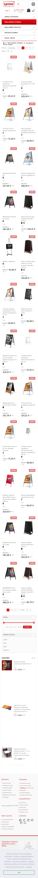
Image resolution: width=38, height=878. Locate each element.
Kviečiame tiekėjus (25, 792)
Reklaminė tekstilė (7, 787)
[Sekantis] (33, 48)
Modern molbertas (9, 261)
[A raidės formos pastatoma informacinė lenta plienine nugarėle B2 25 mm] (28, 432)
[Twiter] (28, 820)
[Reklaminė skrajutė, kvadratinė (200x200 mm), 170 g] (7, 665)
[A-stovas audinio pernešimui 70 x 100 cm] (28, 67)
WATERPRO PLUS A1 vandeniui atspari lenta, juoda (9, 590)
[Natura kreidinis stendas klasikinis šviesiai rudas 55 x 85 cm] (28, 573)
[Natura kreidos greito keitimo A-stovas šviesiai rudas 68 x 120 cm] (28, 247)
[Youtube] (32, 820)
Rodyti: (4, 51)
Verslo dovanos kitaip (26, 785)
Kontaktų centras (24, 812)
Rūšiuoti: (4, 48)
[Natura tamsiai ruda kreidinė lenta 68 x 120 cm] (28, 202)
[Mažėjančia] (19, 48)
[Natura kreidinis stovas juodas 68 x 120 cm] (28, 528)
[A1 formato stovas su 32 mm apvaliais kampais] (10, 432)
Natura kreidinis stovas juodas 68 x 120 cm (27, 544)
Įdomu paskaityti (23, 809)
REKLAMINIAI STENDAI (13, 22)
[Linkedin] (24, 820)
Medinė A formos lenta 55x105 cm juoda (26, 311)
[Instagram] (25, 823)
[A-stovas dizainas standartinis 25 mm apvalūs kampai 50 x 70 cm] (10, 294)
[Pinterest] (21, 823)
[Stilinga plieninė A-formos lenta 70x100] (10, 388)
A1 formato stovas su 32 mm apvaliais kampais (10, 448)
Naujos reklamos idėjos (26, 795)
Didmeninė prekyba (25, 783)
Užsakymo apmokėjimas (8, 826)
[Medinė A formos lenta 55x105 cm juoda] (28, 294)
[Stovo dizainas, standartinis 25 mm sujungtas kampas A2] (28, 114)
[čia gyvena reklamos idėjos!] (9, 2)
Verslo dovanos (7, 783)
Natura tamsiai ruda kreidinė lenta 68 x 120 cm (27, 219)
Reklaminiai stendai (8, 785)
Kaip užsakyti (5, 824)
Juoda (5, 639)
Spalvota (6, 650)
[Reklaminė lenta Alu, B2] (10, 158)
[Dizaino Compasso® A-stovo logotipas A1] (28, 158)
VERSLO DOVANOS (11, 17)
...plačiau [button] (28, 867)
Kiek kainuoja (5, 822)
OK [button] (19, 872)
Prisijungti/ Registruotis (7, 819)
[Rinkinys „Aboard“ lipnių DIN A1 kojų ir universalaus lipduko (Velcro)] (10, 480)
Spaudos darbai (7, 790)
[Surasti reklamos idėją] (18, 4)
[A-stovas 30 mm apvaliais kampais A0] (28, 388)
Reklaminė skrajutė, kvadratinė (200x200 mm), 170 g (22, 664)
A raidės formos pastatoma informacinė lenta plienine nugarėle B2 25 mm (28, 450)
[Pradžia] (3, 43)
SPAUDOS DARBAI (11, 33)
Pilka (4, 643)
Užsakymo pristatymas (8, 829)
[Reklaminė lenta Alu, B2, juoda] (10, 528)
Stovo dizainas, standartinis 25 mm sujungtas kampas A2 (28, 130)
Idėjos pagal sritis (7, 792)
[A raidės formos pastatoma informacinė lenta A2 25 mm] (10, 67)
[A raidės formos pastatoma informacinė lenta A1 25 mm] (28, 341)
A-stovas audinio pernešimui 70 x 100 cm (28, 84)
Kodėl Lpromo (23, 802)
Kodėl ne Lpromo (24, 805)
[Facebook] (20, 820)
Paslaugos (5, 797)
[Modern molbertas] (10, 247)
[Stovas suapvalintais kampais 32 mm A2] (28, 480)
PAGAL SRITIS (10, 38)
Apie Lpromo (23, 807)
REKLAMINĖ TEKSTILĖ (13, 27)
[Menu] (33, 4)
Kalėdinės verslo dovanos (9, 795)
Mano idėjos (20, 10)
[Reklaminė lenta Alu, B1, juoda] (10, 202)
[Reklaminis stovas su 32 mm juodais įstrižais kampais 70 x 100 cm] (10, 341)
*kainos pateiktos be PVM (10, 805)
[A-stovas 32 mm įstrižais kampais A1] (10, 114)
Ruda (4, 646)
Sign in (7, 10)
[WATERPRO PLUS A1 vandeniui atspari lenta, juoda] (10, 573)
